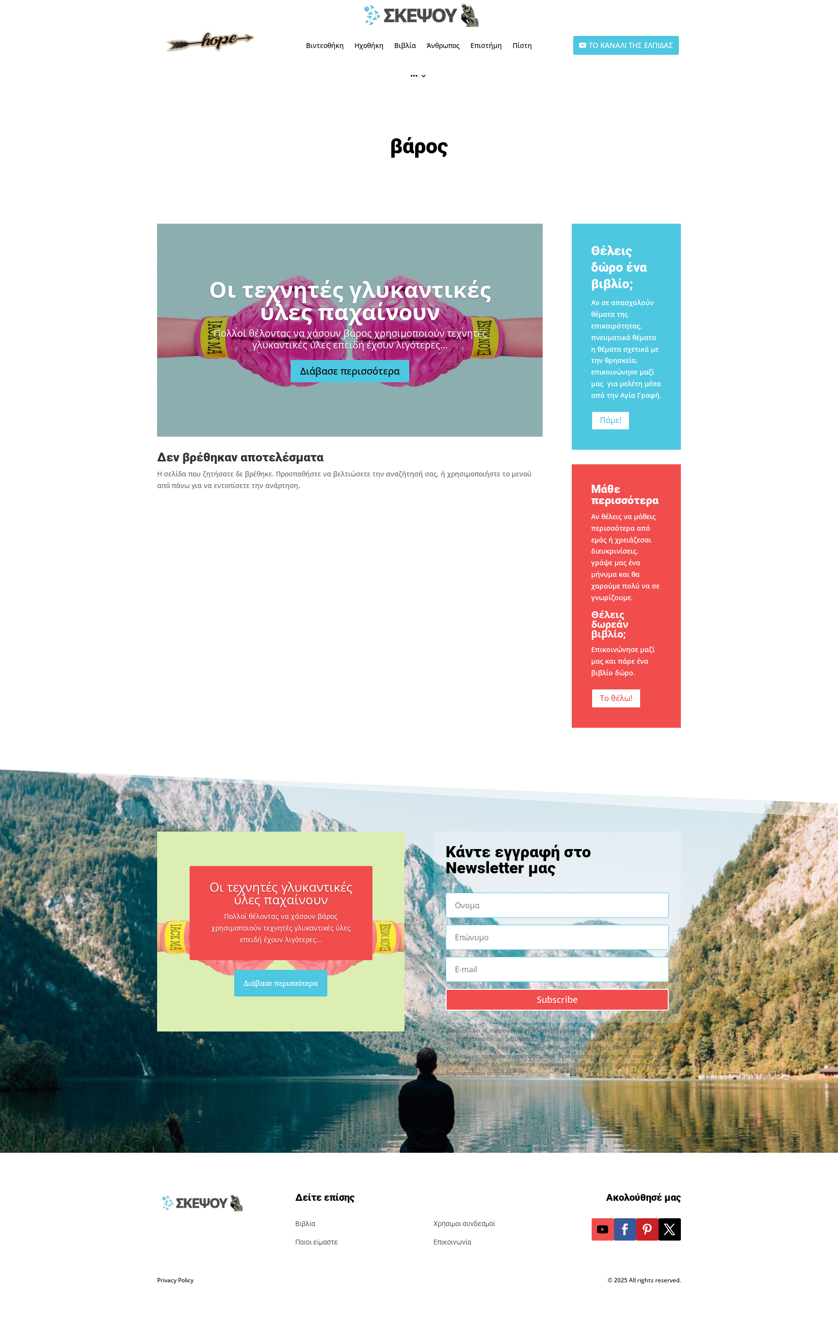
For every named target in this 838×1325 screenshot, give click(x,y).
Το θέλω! (616, 698)
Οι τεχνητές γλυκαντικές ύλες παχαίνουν (350, 300)
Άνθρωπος (443, 45)
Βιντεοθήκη (325, 45)
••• (414, 75)
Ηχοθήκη (369, 45)
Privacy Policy (175, 1280)
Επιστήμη (486, 45)
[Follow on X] (670, 1229)
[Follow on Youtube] (603, 1229)
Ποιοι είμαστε (316, 1242)
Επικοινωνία (452, 1242)
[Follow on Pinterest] (647, 1229)
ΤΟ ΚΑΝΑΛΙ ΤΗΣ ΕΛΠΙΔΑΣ (631, 45)
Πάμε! (610, 420)
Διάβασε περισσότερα (350, 370)
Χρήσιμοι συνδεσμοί (464, 1223)
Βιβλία (405, 45)
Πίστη (522, 45)
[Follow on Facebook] (625, 1229)
